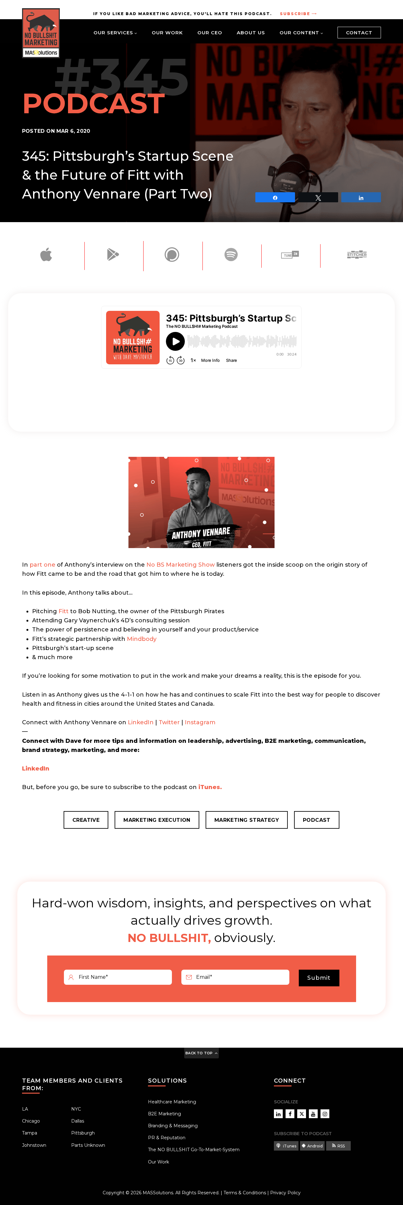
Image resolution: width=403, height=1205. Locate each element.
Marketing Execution (156, 820)
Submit (319, 977)
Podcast (317, 820)
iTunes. (210, 787)
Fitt (64, 611)
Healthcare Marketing (172, 1102)
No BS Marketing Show (180, 564)
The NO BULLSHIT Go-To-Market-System (194, 1149)
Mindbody (141, 639)
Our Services (113, 33)
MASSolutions (158, 1193)
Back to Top (199, 1053)
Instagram (200, 722)
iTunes (289, 1146)
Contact (359, 33)
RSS (341, 1146)
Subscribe (295, 14)
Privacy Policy (285, 1193)
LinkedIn (141, 722)
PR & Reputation (166, 1138)
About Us (251, 33)
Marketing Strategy (246, 820)
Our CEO (209, 33)
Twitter (169, 722)
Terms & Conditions (245, 1193)
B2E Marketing (164, 1114)
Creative (85, 820)
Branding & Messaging (173, 1126)
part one (42, 564)
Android (315, 1146)
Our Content (299, 33)
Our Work (167, 33)
